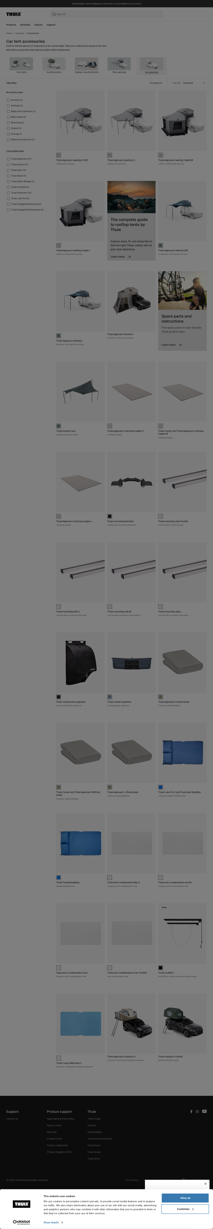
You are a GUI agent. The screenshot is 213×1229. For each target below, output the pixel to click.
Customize (183, 1208)
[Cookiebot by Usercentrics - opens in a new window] (21, 1222)
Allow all (185, 1198)
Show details (51, 1222)
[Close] (206, 1184)
